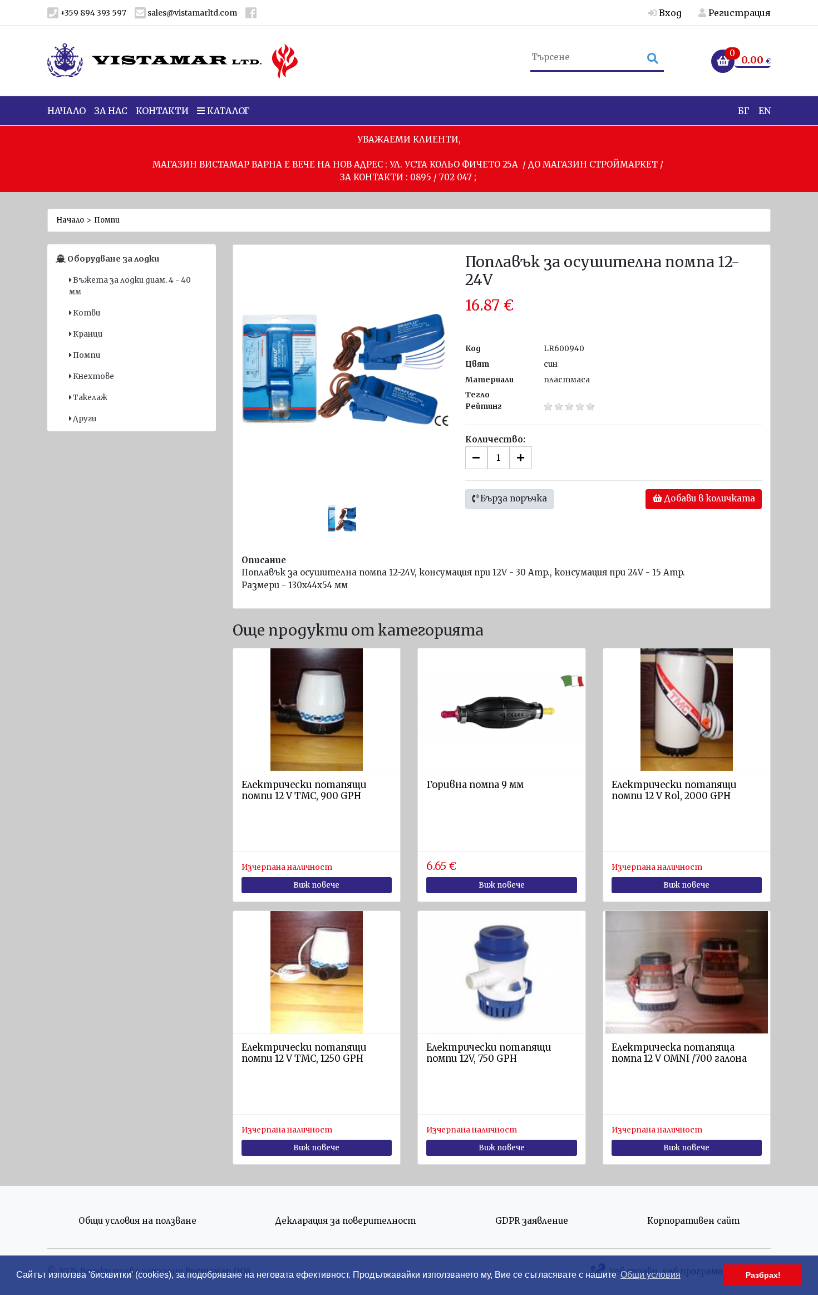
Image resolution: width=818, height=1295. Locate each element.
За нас (110, 110)
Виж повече (316, 885)
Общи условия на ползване (137, 1220)
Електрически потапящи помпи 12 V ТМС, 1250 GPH (304, 1053)
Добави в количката (708, 498)
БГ (744, 110)
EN (764, 110)
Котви (85, 313)
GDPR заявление (531, 1220)
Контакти (162, 110)
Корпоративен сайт (693, 1220)
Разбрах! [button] (763, 1275)
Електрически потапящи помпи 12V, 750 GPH (488, 1053)
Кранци (86, 334)
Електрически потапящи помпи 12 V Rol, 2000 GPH (674, 790)
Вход (669, 12)
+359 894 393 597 (92, 13)
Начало (66, 110)
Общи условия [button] (650, 1274)
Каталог (227, 110)
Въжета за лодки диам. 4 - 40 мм (130, 285)
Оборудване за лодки (112, 259)
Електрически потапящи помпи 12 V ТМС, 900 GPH (304, 790)
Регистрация (738, 12)
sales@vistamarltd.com (191, 13)
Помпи (107, 220)
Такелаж (89, 397)
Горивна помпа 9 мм (475, 785)
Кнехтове (92, 376)
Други (83, 419)
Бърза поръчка (512, 498)
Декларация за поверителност (345, 1220)
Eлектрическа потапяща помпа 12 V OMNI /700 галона (679, 1053)
